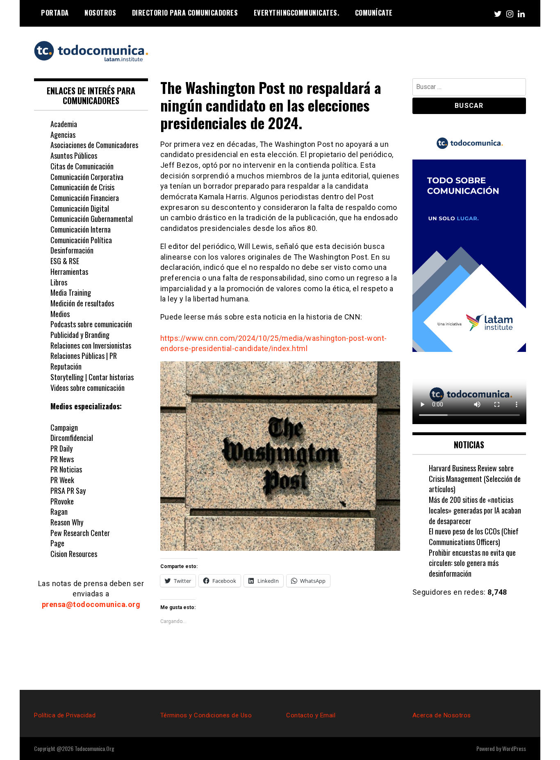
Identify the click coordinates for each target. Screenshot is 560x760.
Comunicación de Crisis (82, 187)
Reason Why (66, 522)
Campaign (64, 427)
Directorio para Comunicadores (185, 13)
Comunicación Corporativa (86, 176)
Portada (55, 13)
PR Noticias (66, 469)
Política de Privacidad (65, 715)
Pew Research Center (80, 532)
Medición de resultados (82, 303)
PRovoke (62, 501)
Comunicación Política (82, 240)
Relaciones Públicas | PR (83, 355)
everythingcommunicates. (296, 13)
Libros (58, 282)
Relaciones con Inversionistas (90, 345)
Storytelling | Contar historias (92, 377)
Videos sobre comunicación (87, 387)
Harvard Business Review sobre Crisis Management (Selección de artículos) (475, 478)
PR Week (62, 480)
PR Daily (61, 448)
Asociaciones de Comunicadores (94, 144)
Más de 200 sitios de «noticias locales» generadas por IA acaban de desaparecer (475, 510)
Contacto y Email (310, 715)
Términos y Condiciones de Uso (206, 715)
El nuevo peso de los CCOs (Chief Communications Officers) (474, 536)
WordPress (514, 748)
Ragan (59, 511)
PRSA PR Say (68, 490)
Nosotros (100, 13)
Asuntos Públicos (73, 155)
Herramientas (69, 271)
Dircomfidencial (71, 437)
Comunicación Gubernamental (91, 218)
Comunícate (374, 13)
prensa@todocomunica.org (91, 604)
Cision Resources (73, 553)
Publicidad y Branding (79, 334)
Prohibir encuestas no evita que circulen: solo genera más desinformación (472, 563)
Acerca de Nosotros (441, 715)
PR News (62, 459)
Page (57, 543)
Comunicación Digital (79, 208)
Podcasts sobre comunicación (91, 324)
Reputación (66, 366)
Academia (63, 124)
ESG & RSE (64, 261)
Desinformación (71, 250)
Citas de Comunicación (82, 166)
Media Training (70, 292)
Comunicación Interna (80, 229)
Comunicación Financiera (84, 197)
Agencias (62, 134)
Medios (60, 313)
